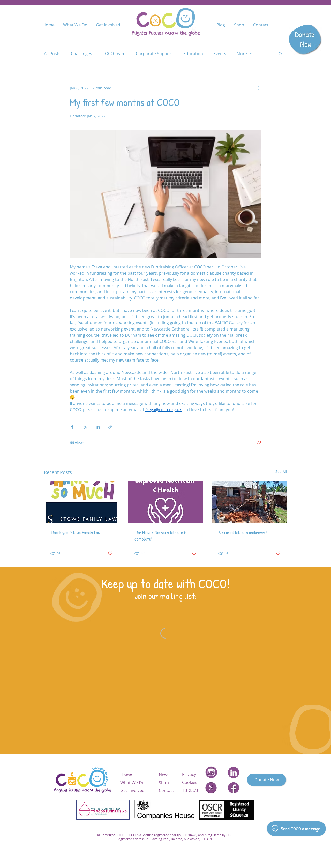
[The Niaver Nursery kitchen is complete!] (165, 502)
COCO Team (113, 53)
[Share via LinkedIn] (97, 426)
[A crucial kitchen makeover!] (249, 502)
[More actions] (258, 88)
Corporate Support (154, 53)
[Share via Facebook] (72, 426)
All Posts (52, 53)
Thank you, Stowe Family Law (75, 532)
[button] (280, 53)
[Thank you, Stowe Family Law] (81, 502)
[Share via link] (110, 426)
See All (281, 471)
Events (219, 53)
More (242, 53)
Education (193, 53)
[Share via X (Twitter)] (84, 426)
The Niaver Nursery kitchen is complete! (160, 535)
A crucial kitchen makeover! (242, 532)
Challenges (81, 53)
